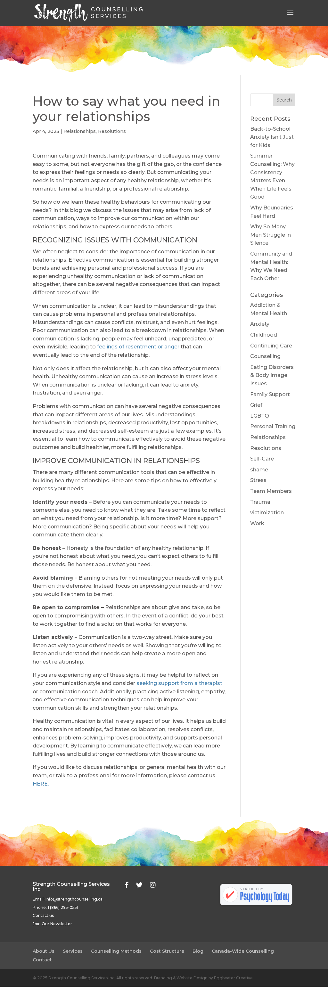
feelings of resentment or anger (138, 347)
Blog (198, 951)
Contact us (43, 915)
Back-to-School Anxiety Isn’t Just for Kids (272, 137)
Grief (256, 405)
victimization (267, 513)
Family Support (270, 394)
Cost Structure (167, 951)
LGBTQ (259, 416)
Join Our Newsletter (52, 923)
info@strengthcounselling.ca (73, 899)
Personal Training (272, 426)
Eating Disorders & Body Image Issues (272, 375)
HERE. (41, 784)
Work (257, 523)
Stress (258, 480)
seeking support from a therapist (179, 683)
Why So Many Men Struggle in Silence (270, 235)
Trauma (260, 502)
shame (259, 470)
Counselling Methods (116, 951)
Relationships (79, 131)
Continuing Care (271, 346)
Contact (42, 960)
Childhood (263, 335)
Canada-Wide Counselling (243, 951)
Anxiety (259, 324)
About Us (43, 951)
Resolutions (112, 131)
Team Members (271, 491)
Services (73, 951)
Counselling (265, 356)
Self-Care (262, 459)
